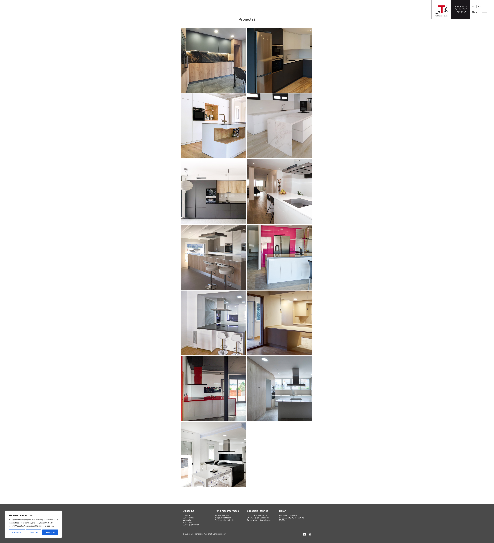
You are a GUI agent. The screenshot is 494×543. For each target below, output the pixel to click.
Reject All (34, 532)
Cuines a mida (188, 518)
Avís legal (208, 534)
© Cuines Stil (188, 534)
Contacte (199, 534)
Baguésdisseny (219, 534)
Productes (187, 522)
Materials (187, 520)
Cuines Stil (187, 515)
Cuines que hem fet (191, 525)
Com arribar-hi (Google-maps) (259, 520)
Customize (16, 532)
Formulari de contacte (224, 520)
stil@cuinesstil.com (223, 518)
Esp (479, 6)
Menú (474, 12)
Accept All (50, 532)
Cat (473, 6)
